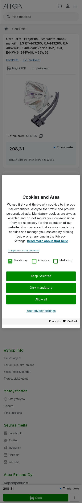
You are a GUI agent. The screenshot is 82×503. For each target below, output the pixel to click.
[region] (41, 251)
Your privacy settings (41, 311)
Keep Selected (41, 276)
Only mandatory (41, 288)
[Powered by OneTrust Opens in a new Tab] (63, 322)
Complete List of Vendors (23, 250)
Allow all (41, 299)
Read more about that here (47, 241)
